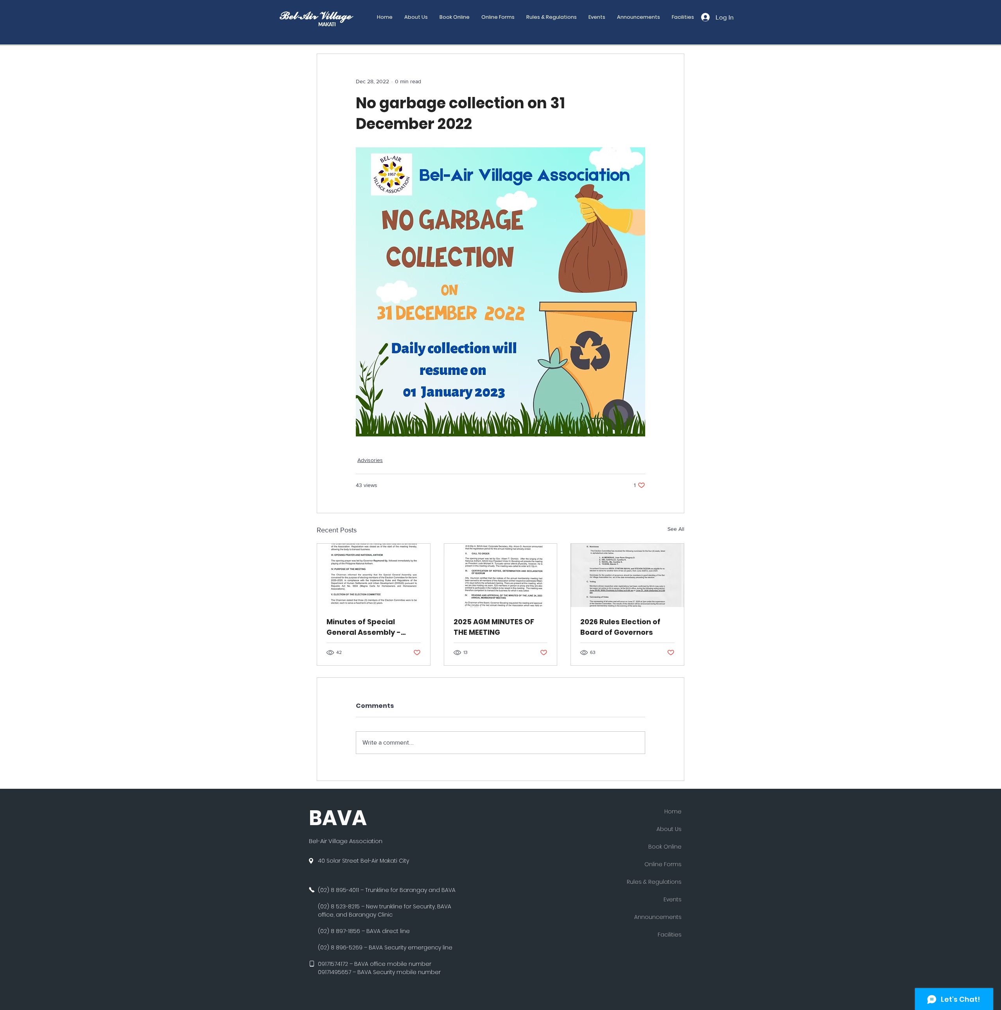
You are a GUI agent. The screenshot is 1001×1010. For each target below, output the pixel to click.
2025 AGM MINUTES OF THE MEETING (494, 627)
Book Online (665, 847)
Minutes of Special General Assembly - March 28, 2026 (363, 627)
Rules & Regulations (654, 882)
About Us (669, 829)
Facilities (670, 934)
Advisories (370, 460)
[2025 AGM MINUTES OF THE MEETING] (500, 575)
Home (673, 811)
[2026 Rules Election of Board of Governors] (627, 575)
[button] (497, 17)
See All (675, 529)
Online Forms (663, 864)
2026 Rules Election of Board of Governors (620, 627)
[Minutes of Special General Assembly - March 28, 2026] (373, 575)
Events (673, 899)
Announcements (658, 917)
